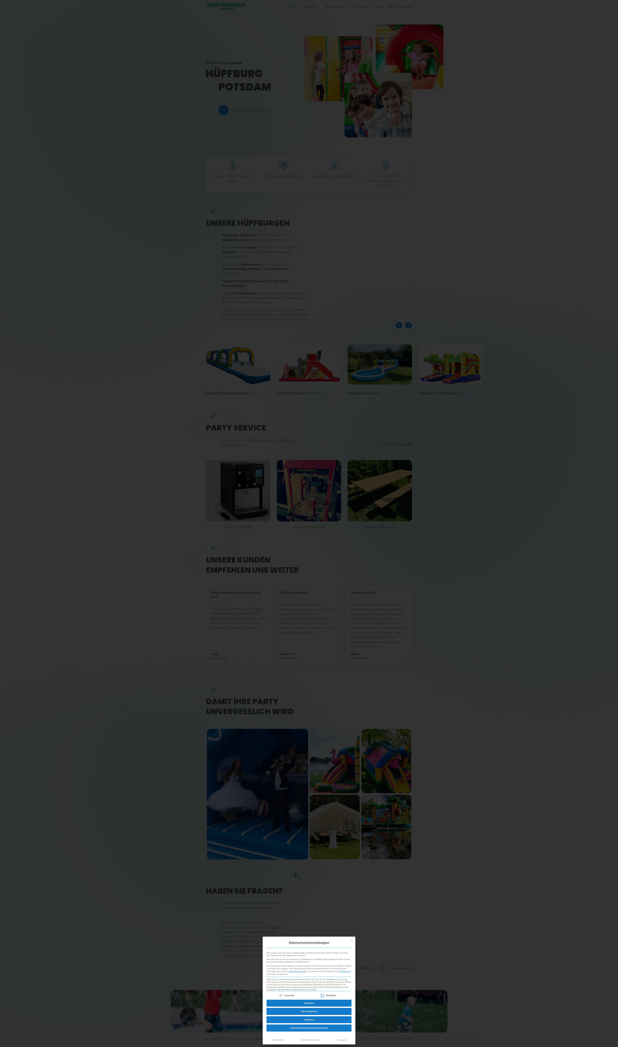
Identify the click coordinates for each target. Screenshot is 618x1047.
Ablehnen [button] (309, 1020)
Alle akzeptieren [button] (309, 1011)
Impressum (341, 1040)
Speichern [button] (309, 1003)
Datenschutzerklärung (298, 971)
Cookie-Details (278, 1040)
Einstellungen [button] (345, 971)
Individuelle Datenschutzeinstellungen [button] (309, 1028)
